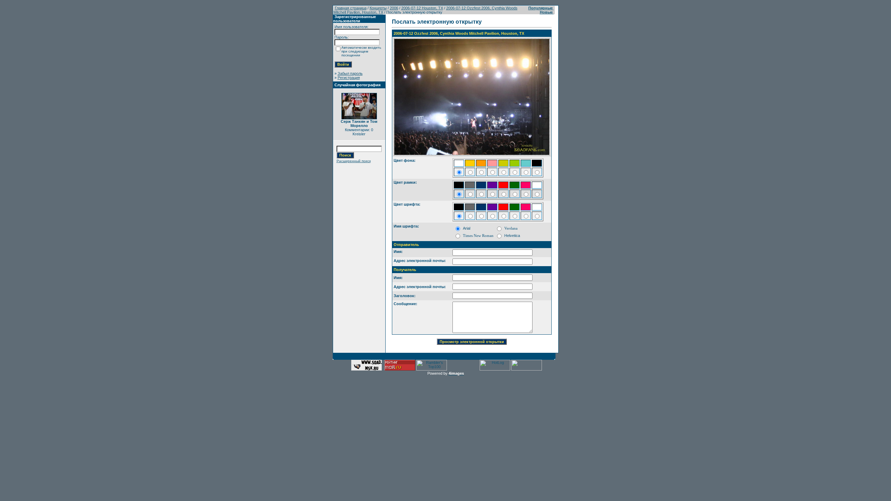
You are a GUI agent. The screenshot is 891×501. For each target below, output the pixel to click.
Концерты (378, 8)
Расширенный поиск (354, 161)
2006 (394, 8)
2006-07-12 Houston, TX (422, 8)
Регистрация (349, 77)
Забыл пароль (350, 73)
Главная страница (350, 8)
